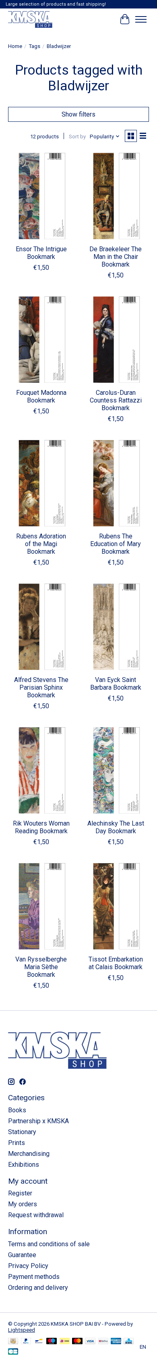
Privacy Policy (28, 1266)
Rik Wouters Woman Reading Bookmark (41, 827)
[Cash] (13, 1341)
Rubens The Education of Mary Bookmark (115, 543)
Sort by (77, 136)
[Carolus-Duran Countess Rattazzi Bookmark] (116, 339)
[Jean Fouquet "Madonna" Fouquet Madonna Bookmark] (41, 339)
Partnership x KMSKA (38, 1121)
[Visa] (90, 1341)
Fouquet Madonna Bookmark (41, 396)
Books (17, 1110)
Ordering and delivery (38, 1287)
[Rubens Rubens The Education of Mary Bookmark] (116, 483)
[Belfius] (103, 1341)
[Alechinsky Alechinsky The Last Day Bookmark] (116, 770)
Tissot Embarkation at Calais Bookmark (116, 963)
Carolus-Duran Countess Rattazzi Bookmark (116, 400)
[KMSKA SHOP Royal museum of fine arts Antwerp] (30, 19)
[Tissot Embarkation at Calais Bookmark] (116, 906)
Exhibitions (23, 1164)
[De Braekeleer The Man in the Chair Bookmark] (116, 196)
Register (20, 1193)
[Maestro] (51, 1341)
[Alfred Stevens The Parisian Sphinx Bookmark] (41, 626)
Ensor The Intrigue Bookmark (41, 253)
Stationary (22, 1132)
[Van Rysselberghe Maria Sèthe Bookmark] (41, 906)
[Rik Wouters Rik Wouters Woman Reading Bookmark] (41, 770)
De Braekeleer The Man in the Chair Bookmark (115, 256)
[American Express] (116, 1341)
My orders (22, 1204)
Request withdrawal (36, 1215)
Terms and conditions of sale (49, 1244)
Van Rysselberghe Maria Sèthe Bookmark (41, 966)
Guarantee (22, 1255)
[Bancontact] (39, 1341)
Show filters (78, 114)
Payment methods (34, 1277)
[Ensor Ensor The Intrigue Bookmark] (41, 196)
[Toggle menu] (141, 19)
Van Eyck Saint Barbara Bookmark (115, 683)
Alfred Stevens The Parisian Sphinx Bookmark (41, 687)
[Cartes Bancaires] (13, 1352)
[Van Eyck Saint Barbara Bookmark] (116, 626)
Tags (34, 46)
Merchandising (29, 1154)
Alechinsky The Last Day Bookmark (115, 827)
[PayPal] (26, 1341)
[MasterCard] (77, 1341)
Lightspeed (21, 1330)
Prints (16, 1143)
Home (15, 46)
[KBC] (129, 1341)
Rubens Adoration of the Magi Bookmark (41, 543)
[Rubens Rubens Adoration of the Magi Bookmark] (41, 483)
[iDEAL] (65, 1341)
